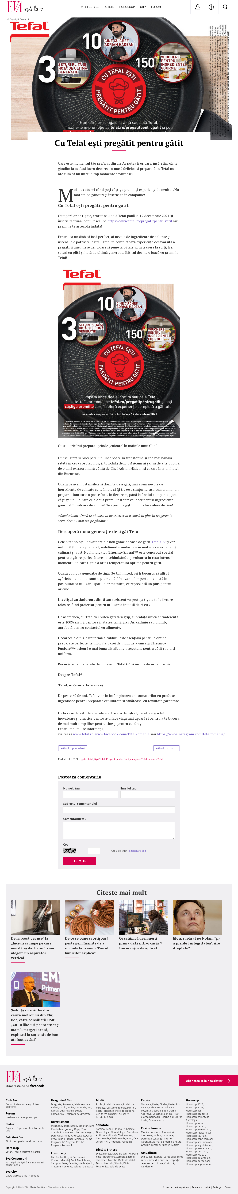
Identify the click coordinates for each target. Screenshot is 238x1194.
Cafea (152, 1107)
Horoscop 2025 (194, 1107)
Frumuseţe (58, 1153)
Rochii (59, 1157)
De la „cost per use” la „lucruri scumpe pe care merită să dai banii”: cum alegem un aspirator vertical (32, 948)
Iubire (70, 1107)
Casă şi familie (151, 1128)
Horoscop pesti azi (196, 1151)
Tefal (90, 759)
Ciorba (163, 1104)
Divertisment (60, 1122)
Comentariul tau (74, 819)
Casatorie (80, 1107)
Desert (156, 1113)
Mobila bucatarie (151, 1132)
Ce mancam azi (157, 1120)
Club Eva (12, 1100)
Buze (64, 1163)
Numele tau (71, 788)
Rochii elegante (105, 1110)
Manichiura (83, 1160)
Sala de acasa (117, 1166)
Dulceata (169, 1107)
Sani (73, 1160)
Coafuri (55, 1160)
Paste (155, 1104)
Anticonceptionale (106, 1135)
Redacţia (217, 1187)
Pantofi (131, 1107)
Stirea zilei (170, 1156)
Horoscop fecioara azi (198, 1132)
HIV (106, 1141)
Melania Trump (83, 1139)
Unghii (68, 1157)
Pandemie (147, 1166)
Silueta (118, 1163)
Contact (228, 1187)
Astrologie (192, 1120)
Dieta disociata (104, 1163)
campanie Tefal (138, 759)
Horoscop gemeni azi (198, 1129)
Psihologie (129, 1129)
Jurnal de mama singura (167, 1141)
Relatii (54, 1107)
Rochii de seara (113, 1104)
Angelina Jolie (71, 1132)
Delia (82, 1135)
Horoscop (127, 6)
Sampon (56, 1163)
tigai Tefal (99, 759)
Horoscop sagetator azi (199, 1145)
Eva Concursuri (16, 1158)
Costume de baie (116, 1107)
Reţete (145, 1100)
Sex (89, 1107)
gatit (84, 759)
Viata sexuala (82, 1104)
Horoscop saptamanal (198, 1164)
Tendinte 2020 (104, 1117)
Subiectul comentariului (80, 804)
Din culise (146, 1156)
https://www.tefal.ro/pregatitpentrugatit (139, 221)
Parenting (146, 1141)
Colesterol (133, 1132)
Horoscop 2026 (194, 1104)
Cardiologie (102, 1138)
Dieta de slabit (126, 1160)
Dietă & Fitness (106, 1150)
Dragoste (56, 1104)
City (143, 6)
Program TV (57, 1142)
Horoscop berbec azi (198, 1161)
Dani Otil (56, 1135)
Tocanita (146, 1110)
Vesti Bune (157, 1163)
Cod (65, 844)
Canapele (168, 1135)
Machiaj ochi (85, 1163)
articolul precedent (72, 748)
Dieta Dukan (119, 1153)
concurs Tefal (155, 759)
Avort (129, 1138)
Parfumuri (79, 1157)
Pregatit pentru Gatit (117, 759)
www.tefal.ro (83, 734)
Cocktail (156, 1110)
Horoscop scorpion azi (199, 1142)
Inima (118, 1129)
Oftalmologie (117, 1138)
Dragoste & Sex (61, 1100)
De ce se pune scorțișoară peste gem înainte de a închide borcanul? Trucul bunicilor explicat (86, 945)
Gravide (145, 1144)
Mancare (146, 1104)
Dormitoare (147, 1138)
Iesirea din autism (157, 1160)
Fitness (107, 1153)
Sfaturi (10, 1124)
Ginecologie (103, 1132)
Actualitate (149, 1153)
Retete (109, 6)
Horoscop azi (193, 1110)
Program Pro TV (74, 1142)
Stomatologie (118, 1132)
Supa (160, 1107)
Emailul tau (128, 788)
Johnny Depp (73, 1129)
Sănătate (102, 1125)
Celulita (72, 1163)
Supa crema (169, 1110)
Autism (175, 1144)
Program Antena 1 (61, 1145)
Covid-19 (169, 1163)
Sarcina (100, 1129)
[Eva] (17, 4)
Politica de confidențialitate (176, 1187)
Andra (74, 1135)
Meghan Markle (60, 1125)
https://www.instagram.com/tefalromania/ (191, 734)
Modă (100, 1100)
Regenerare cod (137, 850)
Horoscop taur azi (196, 1135)
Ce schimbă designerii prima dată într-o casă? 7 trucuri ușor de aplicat (140, 943)
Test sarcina (125, 1135)
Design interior (164, 1138)
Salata (144, 1107)
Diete (99, 1153)
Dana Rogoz (87, 1132)
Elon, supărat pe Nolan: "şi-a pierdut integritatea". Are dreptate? (196, 943)
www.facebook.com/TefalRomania (122, 734)
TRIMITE (80, 861)
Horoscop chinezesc (197, 1117)
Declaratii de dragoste (78, 1114)
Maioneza (166, 1113)
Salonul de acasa (83, 1166)
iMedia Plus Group (38, 1187)
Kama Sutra (58, 1110)
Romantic (68, 1104)
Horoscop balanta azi (198, 1157)
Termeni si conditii (201, 1187)
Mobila (157, 1135)
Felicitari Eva (15, 1137)
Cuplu (62, 1107)
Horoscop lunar (195, 1123)
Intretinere (109, 1156)
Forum (156, 6)
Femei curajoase (160, 1144)
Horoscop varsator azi (198, 1148)
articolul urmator (166, 748)
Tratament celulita (61, 1166)
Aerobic (120, 1156)
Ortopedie (114, 1141)
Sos (178, 1104)
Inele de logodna (125, 1110)
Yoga (99, 1156)
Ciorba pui (168, 1117)
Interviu (158, 1156)
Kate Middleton (79, 1125)
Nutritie (112, 1160)
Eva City (11, 1172)
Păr (53, 1157)
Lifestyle (92, 6)
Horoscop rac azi (195, 1126)
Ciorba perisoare (150, 1117)
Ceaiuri (110, 1129)
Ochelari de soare (118, 1114)
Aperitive (146, 1113)
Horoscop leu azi (195, 1154)
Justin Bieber (65, 1139)
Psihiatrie (126, 1141)
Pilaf (176, 1113)
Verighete (101, 1114)
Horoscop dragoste (197, 1113)
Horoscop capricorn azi (199, 1139)
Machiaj (65, 1160)
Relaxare (133, 1153)
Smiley (66, 1135)
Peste (171, 1104)
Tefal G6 (158, 541)
